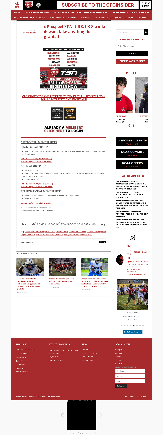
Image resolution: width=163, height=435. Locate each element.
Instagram (119, 350)
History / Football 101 (89, 353)
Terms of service (22, 353)
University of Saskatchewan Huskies (41, 234)
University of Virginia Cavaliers (67, 234)
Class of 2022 (50, 232)
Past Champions (88, 357)
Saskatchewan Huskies (77, 232)
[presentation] (129, 125)
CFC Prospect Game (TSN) (107, 17)
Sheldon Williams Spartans (96, 232)
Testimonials (20, 364)
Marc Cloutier (30, 33)
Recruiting (85, 350)
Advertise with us (22, 371)
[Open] (132, 294)
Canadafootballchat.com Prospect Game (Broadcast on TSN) (63, 351)
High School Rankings (56, 360)
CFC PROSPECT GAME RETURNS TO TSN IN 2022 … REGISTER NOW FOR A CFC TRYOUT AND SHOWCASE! (63, 98)
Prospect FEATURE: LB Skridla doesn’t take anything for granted (74, 31)
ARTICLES (130, 17)
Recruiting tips (87, 360)
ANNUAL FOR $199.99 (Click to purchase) (37, 187)
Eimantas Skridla (62, 232)
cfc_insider (40, 232)
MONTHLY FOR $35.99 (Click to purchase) (37, 184)
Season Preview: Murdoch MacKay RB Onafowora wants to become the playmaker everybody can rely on (131, 223)
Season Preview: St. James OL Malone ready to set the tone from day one (61, 281)
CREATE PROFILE (120, 12)
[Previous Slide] (62, 413)
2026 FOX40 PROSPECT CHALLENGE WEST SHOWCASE (80, 12)
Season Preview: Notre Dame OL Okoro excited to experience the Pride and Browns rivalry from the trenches (94, 282)
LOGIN (17, 12)
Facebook (119, 353)
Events (85, 17)
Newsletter (119, 364)
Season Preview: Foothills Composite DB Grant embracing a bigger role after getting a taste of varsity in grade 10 (29, 284)
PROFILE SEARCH (140, 12)
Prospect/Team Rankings (63, 17)
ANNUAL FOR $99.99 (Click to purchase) (36, 161)
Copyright (19, 361)
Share (74, 433)
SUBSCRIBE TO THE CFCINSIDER (98, 5)
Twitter (118, 357)
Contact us (20, 368)
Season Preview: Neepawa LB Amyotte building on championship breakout (132, 214)
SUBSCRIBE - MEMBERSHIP (25, 350)
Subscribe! (121, 386)
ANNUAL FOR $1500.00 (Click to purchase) (37, 203)
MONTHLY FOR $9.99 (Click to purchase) (36, 159)
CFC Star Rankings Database (29, 17)
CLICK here (146, 5)
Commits (144, 17)
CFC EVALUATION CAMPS (37, 12)
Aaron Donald (30, 232)
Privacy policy (21, 357)
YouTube (118, 360)
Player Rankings (54, 357)
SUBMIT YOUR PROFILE (132, 61)
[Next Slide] (100, 413)
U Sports (24, 234)
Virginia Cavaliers (85, 234)
